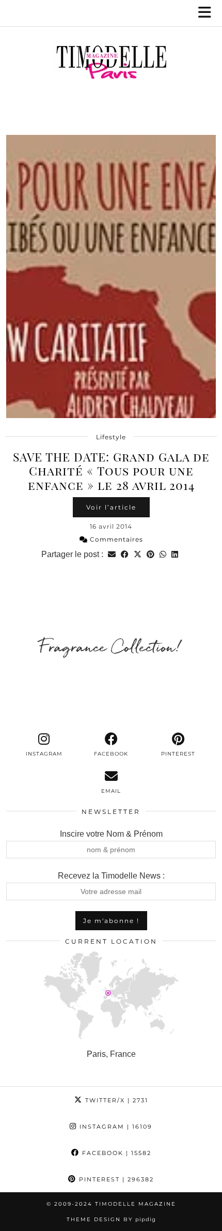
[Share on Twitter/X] (137, 554)
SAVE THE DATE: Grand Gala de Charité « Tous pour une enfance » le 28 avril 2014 (111, 471)
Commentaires (115, 539)
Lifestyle (111, 437)
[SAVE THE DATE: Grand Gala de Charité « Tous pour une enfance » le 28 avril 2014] (111, 276)
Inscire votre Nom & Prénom (111, 833)
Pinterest (115, 1179)
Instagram (114, 1126)
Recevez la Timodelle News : (111, 875)
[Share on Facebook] (124, 554)
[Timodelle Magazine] (111, 64)
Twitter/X (115, 1100)
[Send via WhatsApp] (163, 554)
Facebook (115, 1153)
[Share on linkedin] (175, 554)
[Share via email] (111, 554)
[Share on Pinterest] (150, 554)
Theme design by (111, 1219)
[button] (208, 13)
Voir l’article (111, 507)
